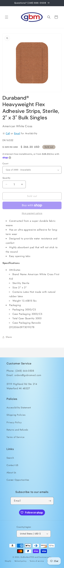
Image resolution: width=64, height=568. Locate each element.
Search (10, 457)
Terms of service (37, 561)
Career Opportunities (18, 479)
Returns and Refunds (17, 429)
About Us (11, 472)
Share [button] (9, 337)
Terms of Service (15, 437)
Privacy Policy (14, 422)
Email (17, 133)
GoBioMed (25, 557)
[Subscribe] (49, 501)
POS (32, 557)
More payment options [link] (32, 213)
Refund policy (21, 561)
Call (8, 133)
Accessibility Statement (19, 407)
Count (5, 163)
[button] (6, 17)
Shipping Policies (16, 414)
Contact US (12, 465)
